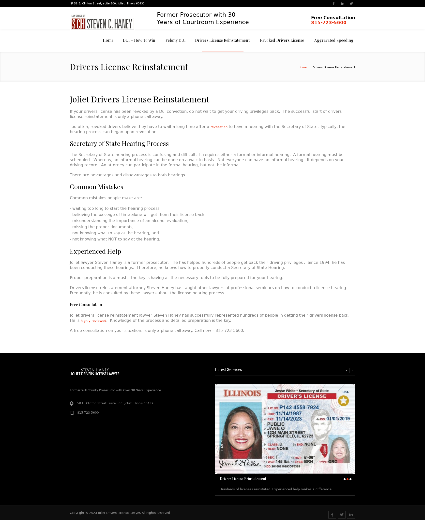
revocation (219, 127)
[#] (342, 515)
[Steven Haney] (107, 22)
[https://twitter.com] (351, 4)
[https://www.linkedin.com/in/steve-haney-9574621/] (342, 4)
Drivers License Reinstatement (243, 478)
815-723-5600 (329, 22)
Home (303, 67)
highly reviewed (93, 321)
